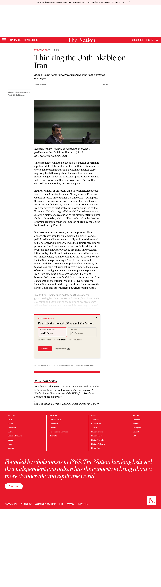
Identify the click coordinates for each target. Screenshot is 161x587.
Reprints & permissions (84, 366)
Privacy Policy (118, 2)
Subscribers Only (47, 319)
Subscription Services (59, 432)
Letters (11, 448)
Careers (70, 504)
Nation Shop (96, 436)
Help (61, 504)
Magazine (15, 39)
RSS (134, 436)
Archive (53, 428)
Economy (12, 428)
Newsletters (31, 39)
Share (105, 85)
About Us (95, 420)
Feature (44, 50)
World (37, 50)
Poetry (10, 444)
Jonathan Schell (41, 85)
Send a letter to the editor (62, 366)
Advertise (95, 428)
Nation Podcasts (98, 444)
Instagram (137, 428)
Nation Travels (97, 440)
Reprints (53, 436)
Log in (68, 349)
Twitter (136, 424)
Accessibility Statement (45, 504)
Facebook (137, 420)
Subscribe (138, 39)
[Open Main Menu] (4, 40)
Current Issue (55, 420)
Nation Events (97, 432)
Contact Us (96, 424)
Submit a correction (42, 366)
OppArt (11, 440)
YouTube (136, 432)
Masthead (54, 424)
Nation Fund (83, 504)
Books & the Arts (15, 436)
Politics (11, 420)
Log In (149, 39)
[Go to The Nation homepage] (82, 40)
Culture (11, 432)
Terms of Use (26, 504)
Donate (14, 486)
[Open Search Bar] (157, 40)
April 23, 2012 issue (16, 95)
